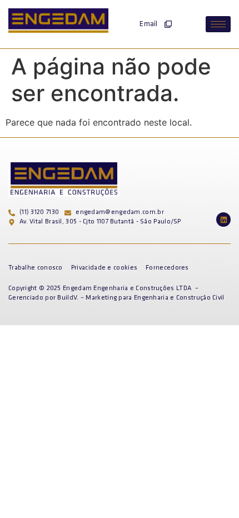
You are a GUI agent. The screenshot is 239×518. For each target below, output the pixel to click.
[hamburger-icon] (218, 24)
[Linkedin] (223, 219)
